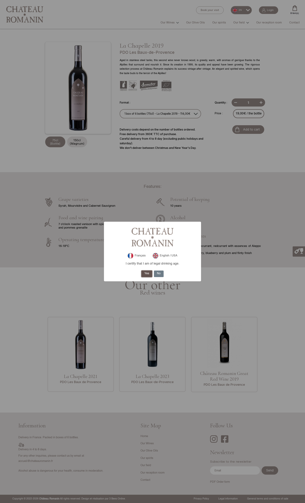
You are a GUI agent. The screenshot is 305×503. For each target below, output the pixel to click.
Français (140, 255)
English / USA (168, 255)
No (159, 273)
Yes (146, 273)
